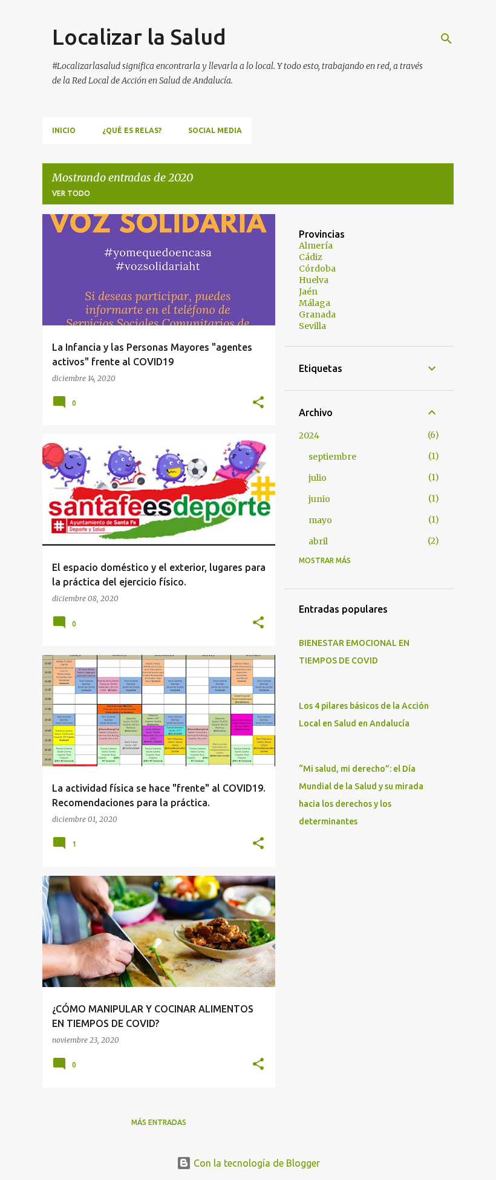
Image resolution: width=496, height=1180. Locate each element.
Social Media (215, 130)
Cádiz (310, 257)
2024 (309, 435)
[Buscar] (446, 38)
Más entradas (158, 1122)
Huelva (313, 280)
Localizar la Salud (139, 36)
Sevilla (312, 326)
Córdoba (317, 268)
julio (317, 477)
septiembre (332, 456)
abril (318, 541)
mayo (320, 520)
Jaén (308, 291)
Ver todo (71, 193)
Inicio (64, 130)
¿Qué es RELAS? (132, 130)
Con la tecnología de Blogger (255, 1163)
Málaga (314, 303)
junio (319, 499)
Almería (316, 245)
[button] (258, 403)
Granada (317, 314)
